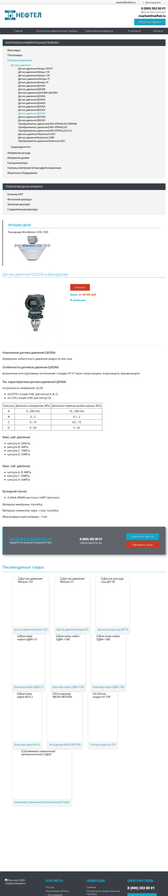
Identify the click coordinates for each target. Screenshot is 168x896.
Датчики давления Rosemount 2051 (37, 134)
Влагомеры (13, 50)
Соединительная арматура (22, 209)
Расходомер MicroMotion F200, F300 (28, 232)
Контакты (158, 31)
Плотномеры (14, 55)
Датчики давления (21, 65)
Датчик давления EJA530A (31, 113)
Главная (18, 31)
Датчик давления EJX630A (31, 120)
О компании (134, 31)
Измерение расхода (18, 153)
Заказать (80, 287)
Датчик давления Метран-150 (34, 72)
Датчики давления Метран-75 (34, 78)
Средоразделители (21, 146)
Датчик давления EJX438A (31, 96)
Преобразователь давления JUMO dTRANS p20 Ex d (45, 130)
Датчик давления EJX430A (31, 106)
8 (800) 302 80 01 (153, 8)
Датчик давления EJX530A (31, 109)
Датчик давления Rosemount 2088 (36, 137)
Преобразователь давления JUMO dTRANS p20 (42, 127)
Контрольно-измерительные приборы (56, 31)
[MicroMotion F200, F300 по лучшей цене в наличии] (32, 247)
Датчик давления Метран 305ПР (35, 68)
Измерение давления (19, 60)
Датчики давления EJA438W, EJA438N (37, 92)
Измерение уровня (18, 158)
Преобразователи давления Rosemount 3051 (41, 141)
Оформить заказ (142, 545)
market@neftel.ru (126, 2)
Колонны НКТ (15, 194)
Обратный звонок (149, 22)
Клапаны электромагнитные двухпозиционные (34, 168)
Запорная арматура (18, 204)
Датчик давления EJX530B (31, 116)
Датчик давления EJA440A (31, 103)
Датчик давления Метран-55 (33, 82)
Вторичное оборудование (22, 173)
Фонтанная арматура (19, 199)
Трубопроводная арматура (99, 31)
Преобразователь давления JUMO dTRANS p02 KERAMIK (47, 123)
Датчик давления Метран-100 (34, 75)
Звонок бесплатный (153, 12)
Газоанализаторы (17, 163)
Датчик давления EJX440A (31, 99)
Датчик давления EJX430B (31, 89)
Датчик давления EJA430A (31, 85)
